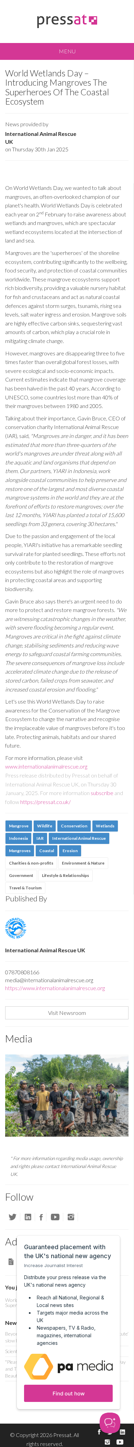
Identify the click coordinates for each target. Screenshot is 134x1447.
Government (21, 875)
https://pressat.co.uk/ (45, 801)
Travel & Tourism (25, 887)
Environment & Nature (83, 863)
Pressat (62, 1435)
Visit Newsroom (67, 1012)
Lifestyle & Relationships (65, 875)
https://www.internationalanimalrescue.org (55, 988)
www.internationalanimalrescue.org (46, 766)
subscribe (102, 793)
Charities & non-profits (31, 863)
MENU (67, 51)
